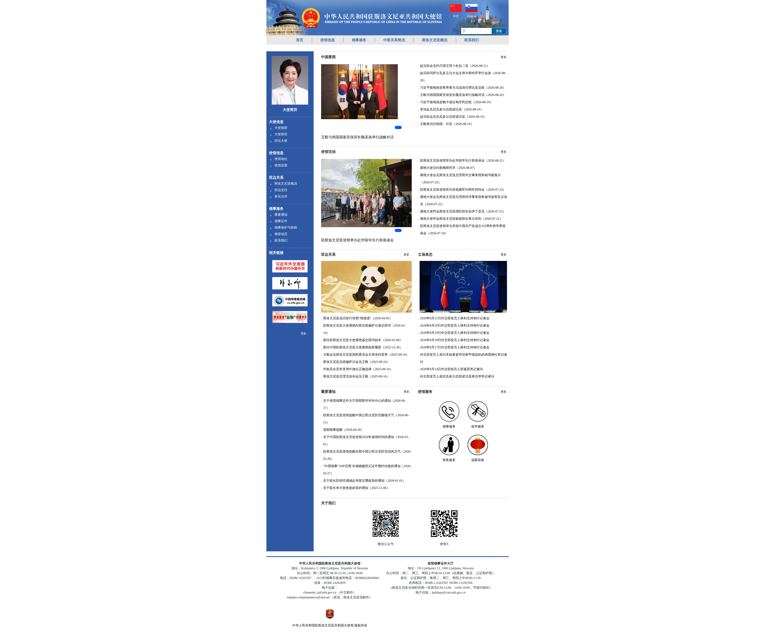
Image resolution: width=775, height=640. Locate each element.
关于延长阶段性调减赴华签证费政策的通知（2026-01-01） (364, 480)
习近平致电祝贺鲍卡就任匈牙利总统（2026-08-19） (456, 102)
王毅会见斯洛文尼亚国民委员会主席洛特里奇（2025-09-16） (366, 354)
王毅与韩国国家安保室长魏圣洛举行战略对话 (357, 137)
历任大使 (280, 140)
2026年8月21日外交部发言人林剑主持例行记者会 (454, 318)
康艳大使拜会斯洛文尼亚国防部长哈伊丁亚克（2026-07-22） (463, 211)
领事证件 (280, 221)
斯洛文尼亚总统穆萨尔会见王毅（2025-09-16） (356, 362)
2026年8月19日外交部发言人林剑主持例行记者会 (454, 332)
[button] (398, 127)
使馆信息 (327, 40)
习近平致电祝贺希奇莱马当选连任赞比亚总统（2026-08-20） (463, 87)
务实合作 (280, 196)
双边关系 (276, 178)
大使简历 (280, 134)
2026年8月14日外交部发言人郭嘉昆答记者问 (451, 369)
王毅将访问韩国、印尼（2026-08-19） (447, 124)
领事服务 (359, 40)
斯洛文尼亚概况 (434, 40)
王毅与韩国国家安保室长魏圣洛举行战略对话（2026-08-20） (463, 95)
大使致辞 (280, 127)
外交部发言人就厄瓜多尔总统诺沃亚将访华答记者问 (457, 376)
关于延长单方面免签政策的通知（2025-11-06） (356, 488)
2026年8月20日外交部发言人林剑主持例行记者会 (454, 325)
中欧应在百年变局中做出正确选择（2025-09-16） (358, 369)
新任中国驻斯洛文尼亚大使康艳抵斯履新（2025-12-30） (363, 347)
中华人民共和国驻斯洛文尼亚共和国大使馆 (323, 625)
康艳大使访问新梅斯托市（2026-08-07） (448, 167)
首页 (299, 40)
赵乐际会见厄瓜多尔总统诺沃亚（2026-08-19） (453, 116)
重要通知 (280, 214)
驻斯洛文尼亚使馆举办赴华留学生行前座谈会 (357, 240)
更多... (305, 333)
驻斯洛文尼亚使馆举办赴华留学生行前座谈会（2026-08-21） (463, 160)
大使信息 (276, 122)
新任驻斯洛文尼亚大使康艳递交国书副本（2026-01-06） (363, 340)
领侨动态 (280, 234)
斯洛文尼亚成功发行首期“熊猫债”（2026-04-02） (358, 318)
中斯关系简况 (394, 40)
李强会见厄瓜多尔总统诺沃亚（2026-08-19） (451, 109)
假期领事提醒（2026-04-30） (343, 429)
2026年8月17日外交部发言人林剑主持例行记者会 (454, 347)
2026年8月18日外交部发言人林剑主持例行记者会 (454, 340)
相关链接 (276, 253)
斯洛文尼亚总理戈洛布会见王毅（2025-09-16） (356, 376)
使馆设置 (280, 165)
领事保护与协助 (285, 227)
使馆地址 (280, 159)
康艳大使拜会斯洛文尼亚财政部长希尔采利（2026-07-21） (461, 218)
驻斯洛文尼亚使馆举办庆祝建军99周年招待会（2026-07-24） (463, 189)
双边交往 (280, 190)
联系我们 (471, 40)
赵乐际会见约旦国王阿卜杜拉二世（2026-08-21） (455, 65)
